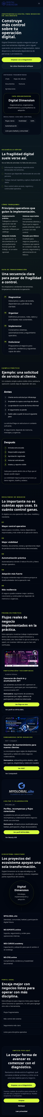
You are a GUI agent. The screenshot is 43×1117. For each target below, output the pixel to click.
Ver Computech (11, 773)
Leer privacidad (21, 1111)
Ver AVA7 (21, 768)
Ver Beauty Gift (11, 837)
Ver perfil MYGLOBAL (21, 832)
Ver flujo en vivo (21, 704)
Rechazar (21, 1106)
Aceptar (21, 1100)
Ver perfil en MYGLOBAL (14, 710)
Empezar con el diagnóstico (21, 60)
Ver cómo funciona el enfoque (21, 66)
